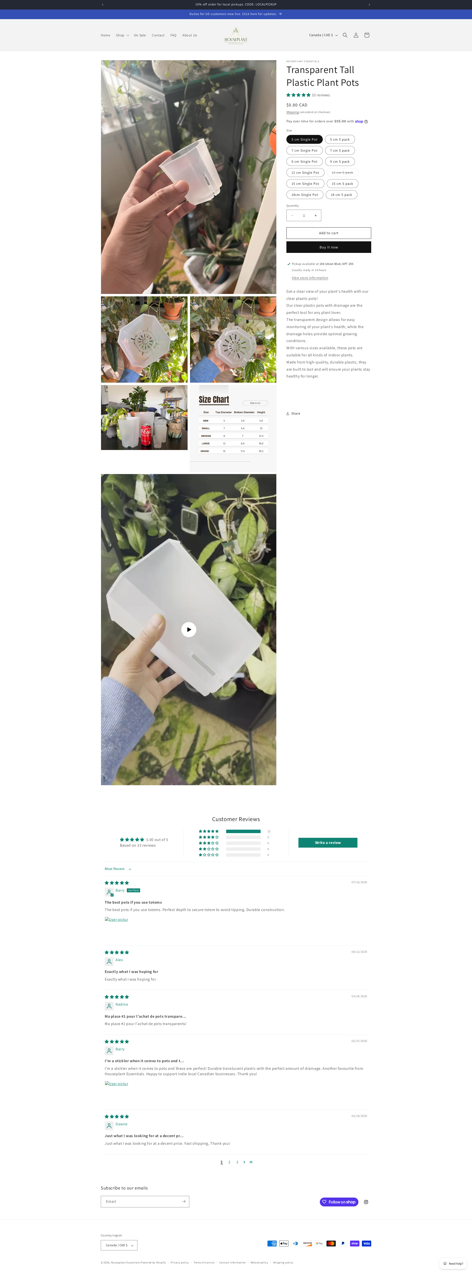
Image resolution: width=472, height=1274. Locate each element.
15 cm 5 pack (342, 184)
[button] (122, 35)
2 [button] (229, 1162)
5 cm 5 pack (340, 139)
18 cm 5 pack (341, 195)
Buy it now (329, 247)
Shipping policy (283, 1262)
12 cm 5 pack (345, 173)
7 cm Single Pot (305, 150)
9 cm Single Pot (305, 161)
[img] (117, 883)
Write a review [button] (328, 842)
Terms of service (204, 1262)
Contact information (232, 1262)
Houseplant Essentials (125, 1262)
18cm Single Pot (305, 195)
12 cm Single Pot (305, 173)
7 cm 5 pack (340, 150)
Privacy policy (180, 1262)
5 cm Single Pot (305, 139)
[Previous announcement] (102, 4)
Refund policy (259, 1262)
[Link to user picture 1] (116, 928)
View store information (310, 277)
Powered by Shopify (153, 1262)
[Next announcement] (369, 4)
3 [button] (237, 1162)
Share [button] (295, 413)
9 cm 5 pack (340, 161)
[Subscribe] (183, 1201)
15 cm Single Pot (305, 184)
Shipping (292, 112)
